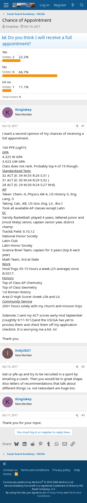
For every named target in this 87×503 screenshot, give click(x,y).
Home (7, 474)
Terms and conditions (35, 470)
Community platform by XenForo (38, 482)
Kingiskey (12, 26)
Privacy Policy (55, 492)
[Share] (77, 126)
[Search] (81, 5)
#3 (83, 415)
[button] (4, 463)
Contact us (10, 470)
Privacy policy (61, 470)
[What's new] (72, 5)
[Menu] (6, 5)
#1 (83, 126)
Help (77, 470)
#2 (83, 366)
